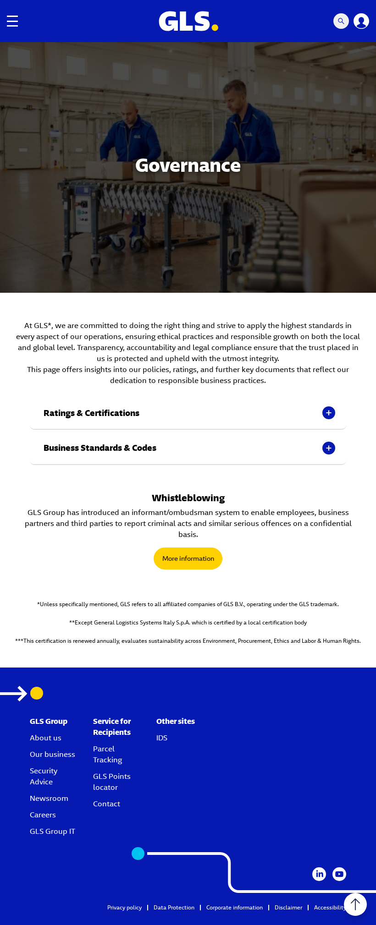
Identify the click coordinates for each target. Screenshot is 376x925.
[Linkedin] (319, 874)
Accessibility (330, 907)
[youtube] (339, 874)
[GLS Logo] (188, 21)
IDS (161, 738)
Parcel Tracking (107, 754)
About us (45, 738)
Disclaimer (288, 907)
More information (188, 558)
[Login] (361, 21)
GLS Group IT (52, 831)
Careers (43, 815)
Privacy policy (124, 907)
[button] (188, 413)
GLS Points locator (112, 782)
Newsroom (49, 798)
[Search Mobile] (341, 21)
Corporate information (234, 907)
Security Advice (43, 776)
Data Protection (174, 907)
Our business (52, 754)
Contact (106, 804)
